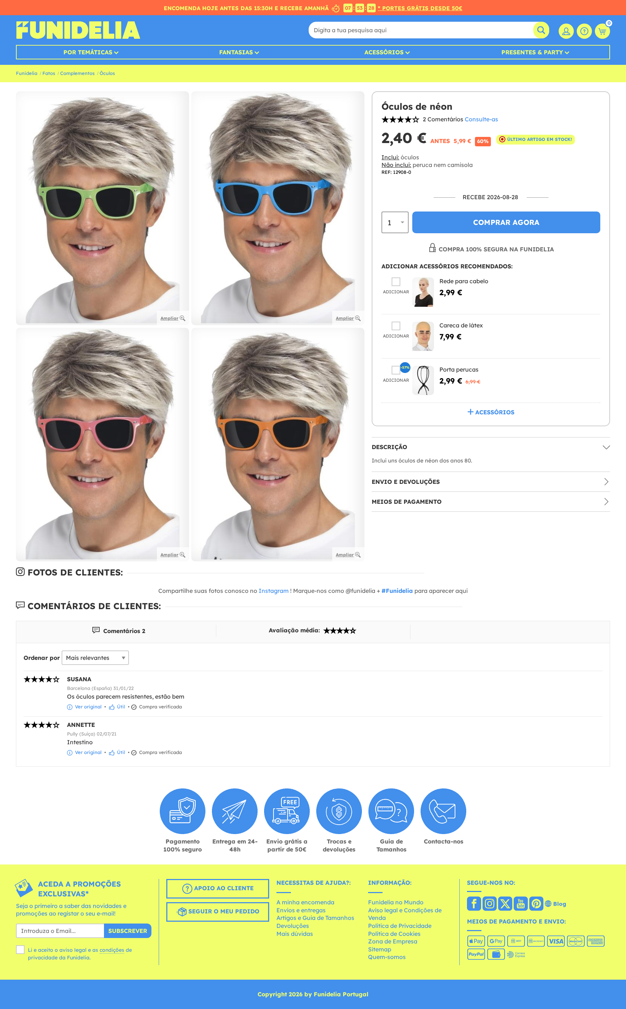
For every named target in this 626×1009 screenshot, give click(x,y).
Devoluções (292, 925)
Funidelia (26, 73)
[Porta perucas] (423, 380)
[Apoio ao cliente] (584, 31)
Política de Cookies (394, 933)
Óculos (107, 73)
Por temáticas (87, 52)
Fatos (48, 73)
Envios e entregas (301, 910)
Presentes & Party (532, 52)
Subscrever (127, 930)
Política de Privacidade (399, 925)
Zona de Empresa (392, 941)
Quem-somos (387, 956)
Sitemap (379, 949)
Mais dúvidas (294, 933)
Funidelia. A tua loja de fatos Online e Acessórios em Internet (78, 30)
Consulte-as (481, 119)
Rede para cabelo (463, 281)
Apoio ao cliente (223, 888)
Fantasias (236, 52)
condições (112, 950)
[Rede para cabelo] (423, 292)
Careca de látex (461, 325)
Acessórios (384, 52)
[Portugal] (474, 904)
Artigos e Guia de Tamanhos (315, 917)
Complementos (77, 73)
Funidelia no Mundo (395, 902)
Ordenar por (42, 657)
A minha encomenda (305, 902)
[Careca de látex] (423, 336)
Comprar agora (506, 222)
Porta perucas (459, 369)
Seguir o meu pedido (223, 911)
